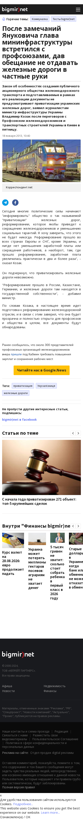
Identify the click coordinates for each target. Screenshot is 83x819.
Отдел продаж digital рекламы (52, 753)
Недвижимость (55, 686)
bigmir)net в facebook (19, 419)
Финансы (50, 691)
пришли (16, 354)
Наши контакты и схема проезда (25, 731)
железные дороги (16, 393)
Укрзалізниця (46, 386)
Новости (8, 691)
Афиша (7, 686)
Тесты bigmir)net (63, 19)
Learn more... (50, 812)
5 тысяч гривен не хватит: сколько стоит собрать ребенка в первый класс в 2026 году (57, 572)
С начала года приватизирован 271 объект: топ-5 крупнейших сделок (39, 501)
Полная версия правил (18, 787)
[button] (73, 433)
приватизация (22, 386)
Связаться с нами (15, 735)
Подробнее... (23, 804)
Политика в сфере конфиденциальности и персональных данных (34, 745)
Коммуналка (40, 19)
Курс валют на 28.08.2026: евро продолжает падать (13, 563)
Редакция (61, 731)
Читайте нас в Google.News (41, 370)
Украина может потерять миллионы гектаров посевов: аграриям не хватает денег (37, 568)
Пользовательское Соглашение (55, 739)
